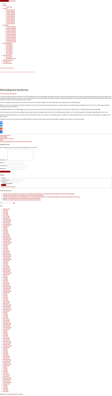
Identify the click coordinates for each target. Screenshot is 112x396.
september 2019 (7, 327)
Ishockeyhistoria (7, 55)
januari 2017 (6, 376)
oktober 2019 (6, 326)
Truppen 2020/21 (10, 19)
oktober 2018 (6, 344)
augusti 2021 (6, 292)
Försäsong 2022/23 (11, 32)
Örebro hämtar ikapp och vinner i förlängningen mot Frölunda (63, 196)
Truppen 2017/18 (10, 23)
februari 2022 (6, 283)
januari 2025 (6, 236)
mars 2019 (5, 336)
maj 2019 (5, 333)
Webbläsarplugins (7, 60)
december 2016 (7, 377)
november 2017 (7, 361)
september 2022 (7, 273)
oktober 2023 (6, 257)
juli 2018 (5, 349)
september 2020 (7, 309)
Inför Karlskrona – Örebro (6, 137)
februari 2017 (6, 374)
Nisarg (21, 394)
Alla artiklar (9, 57)
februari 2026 (6, 216)
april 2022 (5, 280)
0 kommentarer (13, 93)
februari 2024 (6, 251)
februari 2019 (6, 338)
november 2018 (7, 342)
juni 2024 (5, 245)
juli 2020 (5, 312)
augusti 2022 (6, 274)
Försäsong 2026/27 (11, 26)
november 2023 (7, 256)
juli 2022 (5, 276)
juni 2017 (5, 368)
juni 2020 (5, 314)
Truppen (5, 8)
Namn (2, 162)
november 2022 (7, 270)
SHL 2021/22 (9, 51)
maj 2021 (5, 297)
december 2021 (7, 286)
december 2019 (7, 323)
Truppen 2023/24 (10, 14)
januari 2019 (6, 339)
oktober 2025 (6, 222)
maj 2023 (5, 262)
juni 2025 (5, 228)
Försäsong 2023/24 (11, 31)
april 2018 (5, 353)
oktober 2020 (6, 308)
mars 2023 (5, 265)
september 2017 (7, 364)
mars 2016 (5, 391)
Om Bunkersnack (7, 63)
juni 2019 (5, 332)
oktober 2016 (6, 380)
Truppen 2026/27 (10, 10)
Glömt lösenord (11, 186)
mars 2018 (5, 355)
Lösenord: (4, 181)
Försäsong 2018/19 (11, 38)
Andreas (8, 93)
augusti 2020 (6, 311)
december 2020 (7, 304)
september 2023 (7, 259)
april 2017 (5, 371)
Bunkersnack (12, 1)
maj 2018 (5, 352)
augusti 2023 (6, 260)
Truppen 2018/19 (10, 22)
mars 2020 (5, 318)
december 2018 (7, 341)
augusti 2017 (6, 365)
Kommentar (3, 160)
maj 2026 (5, 212)
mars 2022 (5, 282)
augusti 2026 (6, 209)
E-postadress (4, 165)
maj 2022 (5, 279)
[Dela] (56, 132)
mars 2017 (5, 373)
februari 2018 (6, 356)
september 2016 (7, 382)
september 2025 (7, 224)
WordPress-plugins (11, 58)
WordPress (12, 394)
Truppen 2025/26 (10, 11)
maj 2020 (5, 315)
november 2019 (7, 324)
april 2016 (5, 390)
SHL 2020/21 (9, 52)
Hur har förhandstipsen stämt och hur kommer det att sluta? (16, 140)
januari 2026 (6, 218)
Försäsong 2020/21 (11, 35)
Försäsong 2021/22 (11, 34)
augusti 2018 (6, 347)
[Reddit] (56, 129)
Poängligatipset (7, 43)
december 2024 (7, 238)
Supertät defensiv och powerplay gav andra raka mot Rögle (24, 198)
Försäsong (6, 25)
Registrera (4, 186)
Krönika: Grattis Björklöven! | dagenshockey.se (15, 195)
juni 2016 (5, 387)
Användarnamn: (5, 180)
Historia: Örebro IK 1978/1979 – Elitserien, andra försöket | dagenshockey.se (22, 193)
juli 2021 (5, 294)
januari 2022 (6, 285)
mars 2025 (5, 233)
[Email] (56, 127)
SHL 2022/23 (9, 49)
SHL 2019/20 (9, 54)
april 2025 (5, 232)
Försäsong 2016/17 (11, 41)
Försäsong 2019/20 (11, 37)
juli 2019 (5, 330)
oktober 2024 (6, 241)
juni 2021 (5, 295)
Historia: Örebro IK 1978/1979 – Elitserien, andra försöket (60, 193)
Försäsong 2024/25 (11, 29)
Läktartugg (9, 7)
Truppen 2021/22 (10, 17)
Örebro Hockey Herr (5, 135)
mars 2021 (5, 300)
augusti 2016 (6, 384)
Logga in (3, 185)
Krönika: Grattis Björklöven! (36, 195)
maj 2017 (5, 370)
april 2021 (5, 298)
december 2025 (7, 219)
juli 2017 (5, 367)
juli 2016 (5, 385)
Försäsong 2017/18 (11, 40)
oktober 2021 (6, 289)
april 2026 (5, 213)
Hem (4, 3)
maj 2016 (5, 388)
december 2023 (7, 254)
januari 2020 (6, 321)
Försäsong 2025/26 (11, 28)
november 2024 (7, 239)
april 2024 (5, 248)
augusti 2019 (6, 329)
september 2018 (7, 346)
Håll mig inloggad (7, 183)
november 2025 (7, 221)
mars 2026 (5, 215)
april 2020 (5, 317)
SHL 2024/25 (9, 46)
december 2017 (7, 359)
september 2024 (7, 242)
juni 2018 (5, 350)
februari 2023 (6, 266)
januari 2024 (6, 253)
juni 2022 (5, 277)
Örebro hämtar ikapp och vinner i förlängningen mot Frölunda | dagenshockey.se (24, 196)
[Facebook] (56, 122)
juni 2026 (5, 210)
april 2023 (5, 263)
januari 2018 (6, 358)
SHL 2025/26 (9, 45)
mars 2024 (5, 250)
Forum (4, 5)
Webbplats (3, 168)
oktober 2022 (6, 271)
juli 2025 (5, 227)
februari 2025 (6, 235)
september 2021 (7, 291)
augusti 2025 (6, 225)
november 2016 (7, 379)
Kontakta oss (6, 61)
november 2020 (7, 306)
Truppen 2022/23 (10, 16)
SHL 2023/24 (9, 48)
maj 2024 (5, 247)
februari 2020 (6, 320)
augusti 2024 (6, 244)
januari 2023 (6, 268)
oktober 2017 (6, 362)
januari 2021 (6, 303)
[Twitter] (56, 125)
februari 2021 (6, 301)
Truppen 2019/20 (10, 20)
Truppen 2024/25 (10, 13)
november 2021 (7, 288)
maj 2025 (5, 230)
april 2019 (5, 335)
